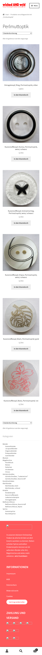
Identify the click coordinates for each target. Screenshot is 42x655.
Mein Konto (7, 651)
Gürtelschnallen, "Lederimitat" (16, 476)
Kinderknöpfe (10, 493)
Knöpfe (5, 490)
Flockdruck (9, 462)
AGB (8, 579)
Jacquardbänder (11, 449)
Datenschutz (11, 585)
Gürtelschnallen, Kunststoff (15, 479)
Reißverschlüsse (9, 502)
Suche (21, 651)
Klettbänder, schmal (12, 488)
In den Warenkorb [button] (21, 95)
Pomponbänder (10, 453)
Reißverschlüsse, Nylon (13, 507)
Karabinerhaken (8, 481)
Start (7, 14)
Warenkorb (32, 649)
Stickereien (9, 469)
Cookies (9, 596)
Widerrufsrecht (12, 590)
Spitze (5, 509)
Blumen (5, 458)
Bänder (5, 444)
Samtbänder (9, 456)
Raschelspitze (10, 514)
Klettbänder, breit (11, 486)
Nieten (7, 465)
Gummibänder (10, 446)
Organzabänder (11, 451)
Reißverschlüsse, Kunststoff (15, 504)
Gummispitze (10, 511)
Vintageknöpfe (10, 500)
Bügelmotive (7, 460)
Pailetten (8, 467)
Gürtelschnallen (8, 474)
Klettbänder (7, 483)
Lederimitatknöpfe (12, 497)
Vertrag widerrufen (17, 602)
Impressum (11, 573)
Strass (7, 472)
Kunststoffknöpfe (11, 495)
